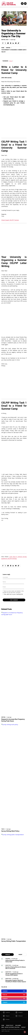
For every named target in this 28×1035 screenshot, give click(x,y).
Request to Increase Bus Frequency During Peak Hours (13, 720)
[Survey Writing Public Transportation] (14, 885)
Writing (3, 39)
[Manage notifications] (25, 1032)
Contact (23, 1027)
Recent (20, 954)
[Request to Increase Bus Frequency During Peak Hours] (14, 663)
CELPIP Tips (8, 965)
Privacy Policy (9, 1025)
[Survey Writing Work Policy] (14, 775)
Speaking (7, 958)
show (11, 60)
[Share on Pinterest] (10, 43)
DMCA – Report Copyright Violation (10, 1027)
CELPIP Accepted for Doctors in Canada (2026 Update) (14, 974)
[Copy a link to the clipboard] (18, 43)
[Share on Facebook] (3, 43)
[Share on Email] (15, 43)
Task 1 (7, 39)
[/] (22, 3)
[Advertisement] (14, 122)
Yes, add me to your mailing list (13, 594)
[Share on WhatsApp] (8, 43)
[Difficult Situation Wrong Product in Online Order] (3, 959)
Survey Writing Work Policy (10, 831)
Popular (7, 954)
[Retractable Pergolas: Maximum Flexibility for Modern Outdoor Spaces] (3, 979)
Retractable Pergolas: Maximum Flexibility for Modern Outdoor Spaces (15, 981)
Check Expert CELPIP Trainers (10, 220)
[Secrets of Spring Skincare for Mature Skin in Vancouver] (3, 966)
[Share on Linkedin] (13, 43)
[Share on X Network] (5, 43)
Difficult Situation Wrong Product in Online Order (15, 961)
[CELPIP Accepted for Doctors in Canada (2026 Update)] (3, 973)
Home (2, 47)
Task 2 (2, 829)
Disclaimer (18, 1025)
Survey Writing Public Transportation (13, 941)
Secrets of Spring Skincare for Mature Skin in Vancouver (15, 967)
